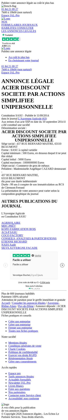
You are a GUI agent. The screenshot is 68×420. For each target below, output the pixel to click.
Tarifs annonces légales (21, 376)
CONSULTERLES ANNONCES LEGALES (18, 29)
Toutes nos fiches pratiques (23, 330)
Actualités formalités (19, 379)
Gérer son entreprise (19, 324)
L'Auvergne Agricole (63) (32, 118)
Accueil (5, 302)
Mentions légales (17, 342)
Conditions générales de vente (24, 345)
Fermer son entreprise (20, 327)
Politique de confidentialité (23, 352)
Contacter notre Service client (24, 395)
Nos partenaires (16, 392)
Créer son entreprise (19, 321)
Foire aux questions (19, 389)
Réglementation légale (20, 358)
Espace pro (14, 373)
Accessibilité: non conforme (23, 398)
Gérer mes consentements (22, 361)
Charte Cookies (16, 349)
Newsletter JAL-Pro (19, 382)
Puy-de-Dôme (26, 306)
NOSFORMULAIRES (11, 23)
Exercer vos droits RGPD (22, 355)
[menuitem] (37, 57)
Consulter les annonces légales (29, 302)
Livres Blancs (16, 385)
